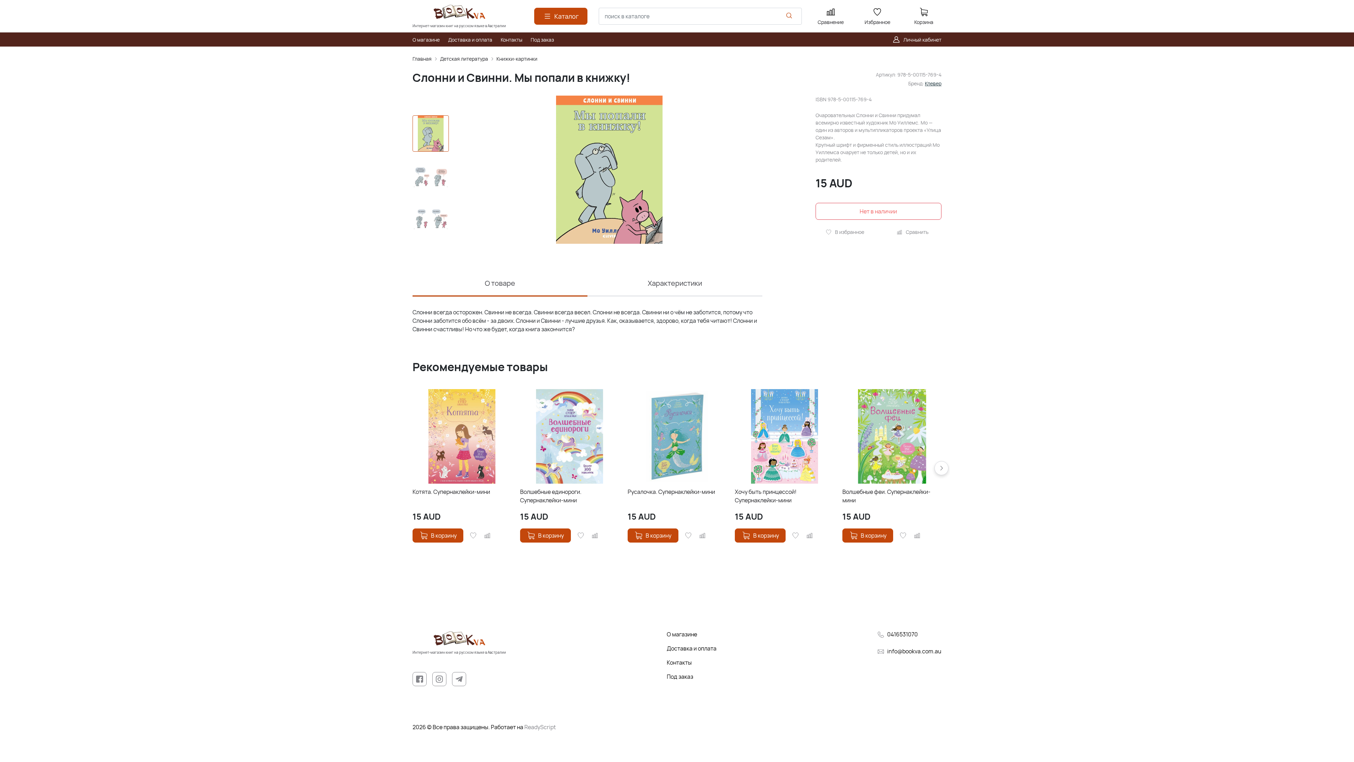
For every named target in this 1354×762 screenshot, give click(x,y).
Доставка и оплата (691, 648)
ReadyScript (540, 727)
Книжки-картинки (516, 58)
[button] (941, 468)
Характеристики (675, 283)
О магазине (682, 634)
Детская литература (464, 58)
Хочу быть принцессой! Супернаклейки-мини (766, 496)
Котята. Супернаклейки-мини (451, 492)
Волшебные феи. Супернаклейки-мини (886, 496)
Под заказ (680, 677)
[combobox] (700, 16)
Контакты (679, 662)
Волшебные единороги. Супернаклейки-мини (550, 496)
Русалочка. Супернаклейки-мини (671, 492)
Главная (422, 58)
